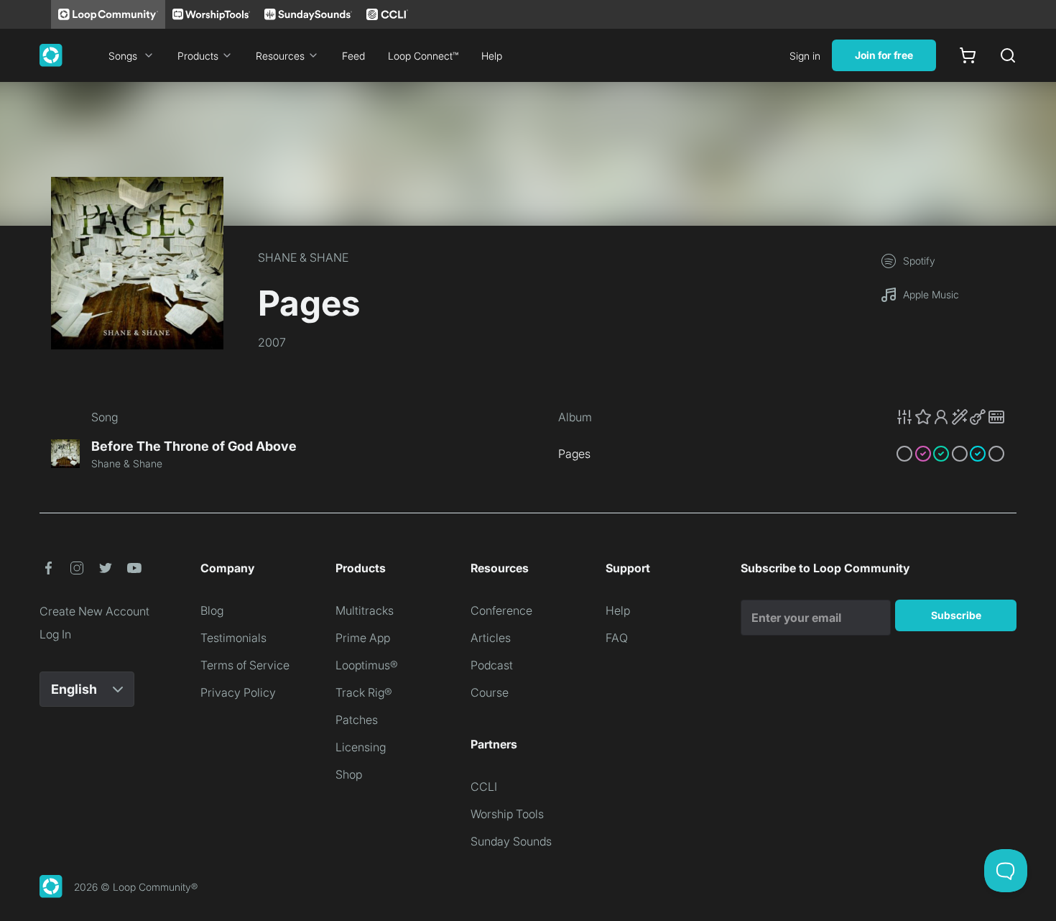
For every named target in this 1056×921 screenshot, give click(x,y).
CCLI (484, 786)
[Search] (1007, 55)
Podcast (492, 665)
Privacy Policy (238, 692)
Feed (353, 56)
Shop (348, 774)
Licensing (360, 747)
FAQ (617, 638)
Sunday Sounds (511, 841)
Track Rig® (363, 692)
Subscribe (956, 615)
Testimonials (233, 638)
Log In (55, 634)
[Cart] (967, 55)
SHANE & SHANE (303, 257)
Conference (501, 610)
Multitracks (364, 610)
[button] (950, 417)
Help (491, 56)
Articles (491, 638)
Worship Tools (507, 814)
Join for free (884, 55)
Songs (122, 56)
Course (490, 692)
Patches (356, 719)
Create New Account (94, 611)
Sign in (804, 56)
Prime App (362, 638)
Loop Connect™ (423, 56)
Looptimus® (366, 665)
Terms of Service (245, 665)
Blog (211, 610)
